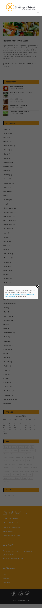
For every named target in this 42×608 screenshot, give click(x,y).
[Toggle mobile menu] (38, 13)
